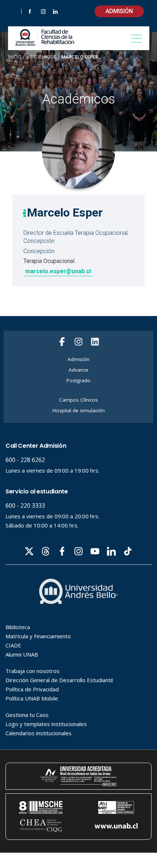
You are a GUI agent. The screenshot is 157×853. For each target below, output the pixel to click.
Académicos (41, 57)
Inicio (14, 57)
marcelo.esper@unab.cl (58, 271)
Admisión (119, 11)
